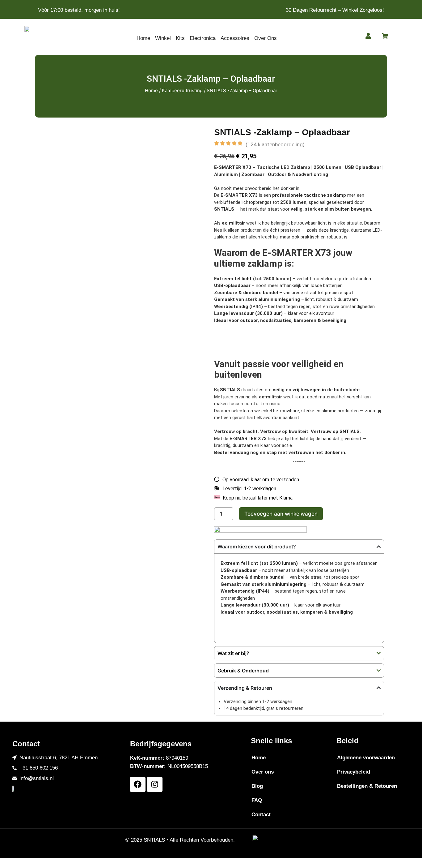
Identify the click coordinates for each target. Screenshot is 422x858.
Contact (261, 814)
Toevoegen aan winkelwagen (281, 514)
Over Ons (265, 38)
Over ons (262, 772)
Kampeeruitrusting (182, 90)
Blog (257, 786)
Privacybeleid (353, 772)
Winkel (163, 38)
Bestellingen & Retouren (367, 786)
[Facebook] (138, 784)
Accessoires (235, 38)
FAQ (256, 800)
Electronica (203, 38)
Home (143, 38)
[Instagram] (154, 784)
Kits (180, 38)
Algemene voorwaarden (366, 758)
